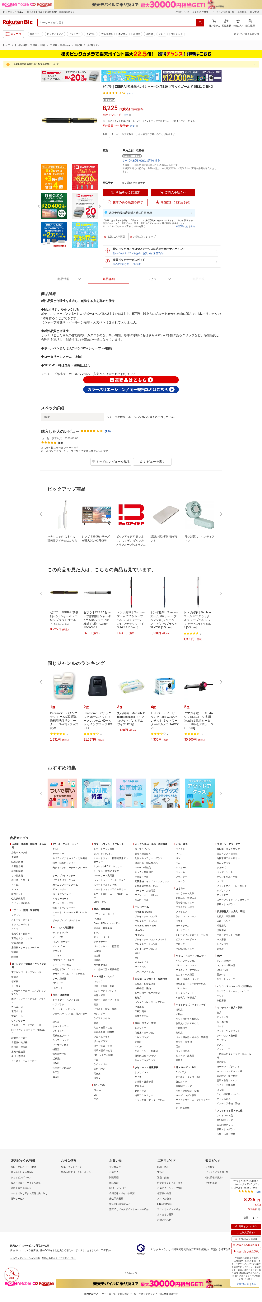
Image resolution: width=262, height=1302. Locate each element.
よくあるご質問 (200, 12)
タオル (220, 948)
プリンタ (57, 951)
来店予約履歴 (116, 1198)
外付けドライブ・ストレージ (67, 969)
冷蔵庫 (136, 34)
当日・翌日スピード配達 (23, 1167)
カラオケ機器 (100, 964)
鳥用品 (179, 1032)
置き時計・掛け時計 (227, 1076)
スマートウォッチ (226, 979)
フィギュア (181, 912)
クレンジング (141, 1037)
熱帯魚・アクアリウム (187, 1023)
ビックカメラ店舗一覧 (222, 12)
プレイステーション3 (146, 944)
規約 (192, 226)
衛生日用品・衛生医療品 (147, 993)
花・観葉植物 (182, 1108)
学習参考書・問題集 (104, 1032)
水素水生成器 (18, 1051)
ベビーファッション (186, 965)
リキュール (181, 867)
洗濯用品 (221, 930)
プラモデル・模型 (185, 907)
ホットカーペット (20, 924)
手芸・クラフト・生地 (228, 935)
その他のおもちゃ (185, 948)
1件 (108, 431)
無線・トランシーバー (64, 907)
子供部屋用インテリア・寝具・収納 (234, 1056)
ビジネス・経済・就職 (105, 1009)
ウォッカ (180, 872)
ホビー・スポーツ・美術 (106, 1000)
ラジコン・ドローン (186, 916)
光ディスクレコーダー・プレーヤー (70, 869)
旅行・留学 (99, 995)
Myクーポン (115, 1188)
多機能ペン (93, 45)
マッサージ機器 (61, 1044)
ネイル (138, 1046)
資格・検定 (99, 1069)
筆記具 (78, 45)
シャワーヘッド (61, 1040)
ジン (178, 858)
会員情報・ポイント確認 (122, 1193)
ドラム (97, 932)
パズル (179, 921)
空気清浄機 (107, 34)
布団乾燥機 (17, 871)
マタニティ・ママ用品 (187, 970)
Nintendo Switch (143, 912)
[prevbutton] (41, 514)
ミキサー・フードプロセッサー (27, 1025)
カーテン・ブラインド (228, 1066)
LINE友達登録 (164, 1204)
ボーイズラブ (100, 1041)
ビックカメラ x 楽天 (13, 12)
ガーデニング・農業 (186, 1095)
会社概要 (242, 12)
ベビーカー (181, 988)
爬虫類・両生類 (184, 1042)
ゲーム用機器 (59, 978)
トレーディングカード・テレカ (192, 935)
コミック (98, 981)
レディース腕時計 (226, 965)
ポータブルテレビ (62, 894)
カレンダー (99, 1013)
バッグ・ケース (225, 872)
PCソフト (58, 987)
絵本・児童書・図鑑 (104, 986)
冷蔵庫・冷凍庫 (19, 852)
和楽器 (97, 960)
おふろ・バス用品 (185, 974)
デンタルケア (59, 1031)
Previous (37, 76)
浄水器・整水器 (19, 1047)
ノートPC (58, 937)
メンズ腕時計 (224, 960)
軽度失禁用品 (141, 1016)
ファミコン (140, 967)
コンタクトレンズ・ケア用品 (150, 1002)
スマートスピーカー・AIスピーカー (70, 914)
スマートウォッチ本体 (105, 884)
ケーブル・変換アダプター (107, 871)
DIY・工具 (181, 1072)
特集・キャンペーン (71, 1167)
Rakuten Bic (18, 23)
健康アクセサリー (144, 1095)
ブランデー (181, 876)
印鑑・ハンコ (224, 921)
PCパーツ (58, 983)
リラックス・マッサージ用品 (150, 1100)
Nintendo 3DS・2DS (145, 925)
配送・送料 (163, 1167)
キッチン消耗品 (143, 867)
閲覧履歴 (114, 1177)
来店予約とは (182, 226)
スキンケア (140, 1028)
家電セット (35, 34)
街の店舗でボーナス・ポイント (77, 1172)
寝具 (219, 1012)
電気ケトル (17, 1016)
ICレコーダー (59, 889)
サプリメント (141, 1072)
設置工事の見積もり (21, 1188)
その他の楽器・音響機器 (106, 969)
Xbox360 (139, 935)
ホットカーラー (61, 1026)
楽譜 (96, 1004)
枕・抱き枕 (222, 1021)
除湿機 (14, 956)
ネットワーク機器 (62, 964)
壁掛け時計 (222, 970)
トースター (17, 986)
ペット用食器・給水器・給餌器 (192, 1037)
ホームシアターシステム (65, 884)
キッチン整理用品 (144, 872)
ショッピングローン (21, 1177)
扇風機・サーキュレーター (25, 947)
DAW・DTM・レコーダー (107, 923)
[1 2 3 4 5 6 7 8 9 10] (114, 134)
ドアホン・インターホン (188, 1077)
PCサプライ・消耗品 (63, 960)
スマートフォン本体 (104, 849)
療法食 (179, 1060)
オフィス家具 (224, 1099)
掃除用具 (221, 925)
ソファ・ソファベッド (228, 1031)
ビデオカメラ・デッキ (64, 880)
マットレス (222, 1017)
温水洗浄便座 (59, 1054)
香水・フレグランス (145, 1060)
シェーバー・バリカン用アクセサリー (70, 1015)
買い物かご (115, 1167)
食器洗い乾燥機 (19, 1042)
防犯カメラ (181, 1081)
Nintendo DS (141, 962)
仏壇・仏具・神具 (226, 1134)
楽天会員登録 (252, 34)
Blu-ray (97, 1090)
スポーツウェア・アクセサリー (233, 899)
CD (95, 1095)
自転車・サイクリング (228, 849)
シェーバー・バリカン (64, 1009)
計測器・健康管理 (144, 1081)
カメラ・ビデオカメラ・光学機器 (70, 858)
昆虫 (178, 1046)
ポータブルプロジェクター (66, 920)
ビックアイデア (55, 34)
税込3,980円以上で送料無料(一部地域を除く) (50, 12)
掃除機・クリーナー (21, 880)
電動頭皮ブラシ (61, 1035)
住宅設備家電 (18, 898)
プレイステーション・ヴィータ (151, 939)
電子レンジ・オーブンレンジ (26, 972)
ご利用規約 (211, 1183)
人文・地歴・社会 (103, 1027)
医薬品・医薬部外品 (145, 983)
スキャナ (57, 955)
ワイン (179, 853)
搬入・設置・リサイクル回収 (26, 1183)
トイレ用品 (222, 944)
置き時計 (221, 974)
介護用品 (139, 1006)
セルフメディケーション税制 (25, 1258)
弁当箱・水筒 (141, 876)
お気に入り (115, 1172)
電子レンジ (177, 34)
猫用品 (179, 1009)
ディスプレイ (59, 946)
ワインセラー (18, 1020)
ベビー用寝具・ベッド (187, 979)
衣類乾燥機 (17, 866)
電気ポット (17, 1011)
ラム (178, 863)
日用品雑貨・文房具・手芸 (30, 45)
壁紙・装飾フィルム (227, 1080)
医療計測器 (140, 1011)
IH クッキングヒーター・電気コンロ (28, 1031)
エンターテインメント (105, 990)
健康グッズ (140, 1090)
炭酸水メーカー (19, 1038)
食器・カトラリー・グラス (148, 858)
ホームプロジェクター (64, 875)
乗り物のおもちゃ (185, 902)
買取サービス (18, 1198)
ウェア (220, 881)
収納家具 (221, 1062)
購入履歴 (114, 1183)
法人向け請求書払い (119, 1204)
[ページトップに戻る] (256, 830)
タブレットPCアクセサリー (108, 866)
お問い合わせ (164, 1220)
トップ (6, 45)
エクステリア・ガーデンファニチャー (193, 1102)
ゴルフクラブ (224, 863)
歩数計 (56, 1063)
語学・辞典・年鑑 (103, 1046)
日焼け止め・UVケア (145, 1055)
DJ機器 (97, 951)
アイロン (16, 884)
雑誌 (96, 1023)
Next (225, 76)
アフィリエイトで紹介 (168, 1209)
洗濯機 (149, 34)
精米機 (14, 981)
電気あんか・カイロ (21, 938)
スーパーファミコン (145, 971)
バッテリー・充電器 (104, 875)
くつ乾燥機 (17, 875)
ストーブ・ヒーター (21, 920)
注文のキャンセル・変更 (170, 1183)
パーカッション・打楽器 (106, 946)
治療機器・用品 (143, 988)
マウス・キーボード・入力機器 (69, 974)
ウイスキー (181, 849)
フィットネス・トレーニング (232, 886)
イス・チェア (224, 1049)
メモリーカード (61, 898)
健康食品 (139, 1086)
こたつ (14, 929)
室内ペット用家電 (185, 1055)
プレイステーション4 (146, 921)
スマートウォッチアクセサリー (110, 889)
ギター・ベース (102, 937)
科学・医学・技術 (103, 1050)
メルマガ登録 (164, 1198)
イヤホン (90, 34)
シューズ (221, 867)
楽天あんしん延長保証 (22, 1172)
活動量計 (57, 1058)
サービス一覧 (109, 1294)
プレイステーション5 (146, 916)
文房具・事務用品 (60, 45)
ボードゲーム (182, 930)
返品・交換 (163, 1177)
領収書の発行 (164, 1193)
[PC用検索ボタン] (200, 22)
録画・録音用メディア (64, 863)
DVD (96, 1099)
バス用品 (221, 939)
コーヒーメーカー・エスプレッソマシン (28, 992)
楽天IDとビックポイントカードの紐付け (130, 1209)
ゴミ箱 (220, 1089)
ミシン (14, 889)
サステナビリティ (148, 1294)
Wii (136, 958)
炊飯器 (14, 977)
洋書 (96, 1059)
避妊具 (138, 997)
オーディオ (58, 853)
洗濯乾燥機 (17, 861)
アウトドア (222, 895)
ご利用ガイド (182, 12)
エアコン (123, 34)
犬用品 (179, 1014)
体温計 (56, 1077)
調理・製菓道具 (143, 853)
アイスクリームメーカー (24, 1061)
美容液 (138, 1042)
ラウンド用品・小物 (227, 876)
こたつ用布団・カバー (228, 1094)
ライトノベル (100, 1064)
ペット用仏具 (182, 1051)
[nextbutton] (220, 514)
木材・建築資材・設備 (187, 1090)
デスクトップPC (61, 932)
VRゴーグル (100, 902)
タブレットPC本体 (103, 853)
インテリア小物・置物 (228, 1103)
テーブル (221, 1040)
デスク (220, 1044)
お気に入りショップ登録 (170, 1188)
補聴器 (56, 1049)
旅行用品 (221, 1000)
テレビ (162, 34)
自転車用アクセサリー (228, 858)
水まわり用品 (141, 899)
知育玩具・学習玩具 (186, 898)
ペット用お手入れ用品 (187, 1019)
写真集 (97, 1073)
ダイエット (140, 1077)
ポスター (98, 1078)
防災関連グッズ (184, 1086)
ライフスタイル (102, 1018)
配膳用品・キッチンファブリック (152, 881)
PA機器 (97, 918)
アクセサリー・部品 (63, 903)
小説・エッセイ (102, 1036)
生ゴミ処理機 (18, 1056)
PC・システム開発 (103, 1055)
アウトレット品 (225, 1115)
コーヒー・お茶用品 (145, 890)
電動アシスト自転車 (227, 853)
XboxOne (139, 930)
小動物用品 (181, 1028)
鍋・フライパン (143, 849)
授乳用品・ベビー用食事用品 (191, 983)
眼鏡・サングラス (226, 904)
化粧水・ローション (145, 1032)
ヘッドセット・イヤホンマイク (110, 880)
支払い (160, 1172)
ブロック (180, 944)
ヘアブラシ (58, 1004)
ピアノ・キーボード (104, 914)
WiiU (137, 953)
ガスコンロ (17, 1006)
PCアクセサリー (61, 941)
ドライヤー (74, 34)
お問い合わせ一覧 (127, 1294)
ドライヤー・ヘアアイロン (66, 1000)
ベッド (220, 1026)
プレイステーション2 (146, 948)
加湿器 (14, 952)
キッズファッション (186, 960)
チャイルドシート (185, 993)
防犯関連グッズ (225, 1120)
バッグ (220, 996)
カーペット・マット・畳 (229, 1071)
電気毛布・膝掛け (20, 933)
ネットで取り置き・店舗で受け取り (29, 1193)
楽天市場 (254, 12)
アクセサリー (100, 941)
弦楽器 (97, 955)
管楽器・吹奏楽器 (103, 928)
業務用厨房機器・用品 (146, 886)
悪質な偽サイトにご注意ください (59, 1258)
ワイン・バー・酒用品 (146, 895)
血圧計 (56, 1072)
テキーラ (180, 881)
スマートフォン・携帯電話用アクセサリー (111, 860)
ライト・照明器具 (20, 903)
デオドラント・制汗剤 (146, 1051)
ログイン (238, 34)
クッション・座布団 (227, 1035)
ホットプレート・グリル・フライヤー (28, 1000)
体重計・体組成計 (62, 1067)
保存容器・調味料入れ (146, 863)
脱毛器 (56, 1021)
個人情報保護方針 (214, 1177)
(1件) (130, 93)
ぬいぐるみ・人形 (185, 893)
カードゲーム (182, 925)
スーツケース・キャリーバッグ (233, 991)
